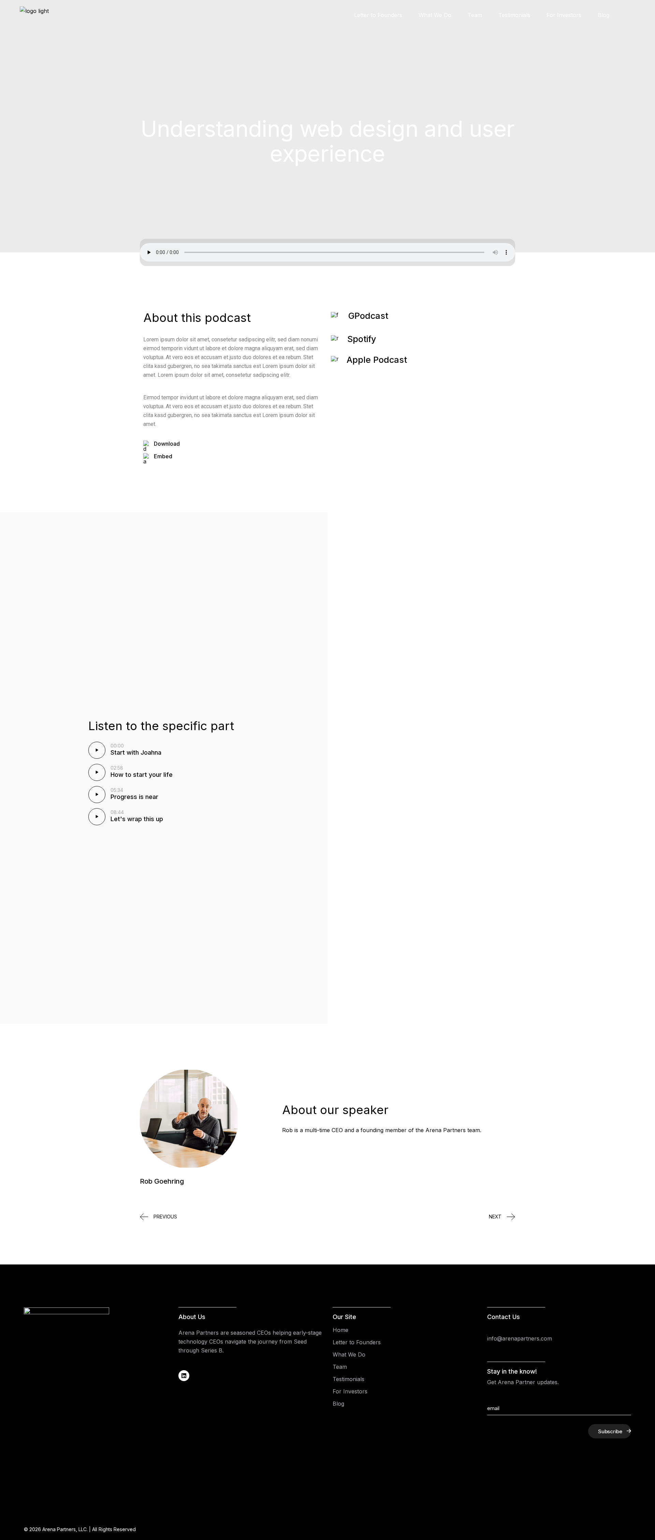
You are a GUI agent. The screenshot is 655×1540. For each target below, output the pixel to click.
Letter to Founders (357, 1342)
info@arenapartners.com (519, 1338)
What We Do (349, 1354)
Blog (338, 1403)
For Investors (350, 1391)
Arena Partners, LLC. (65, 1529)
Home (340, 1330)
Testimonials (348, 1379)
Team (340, 1366)
